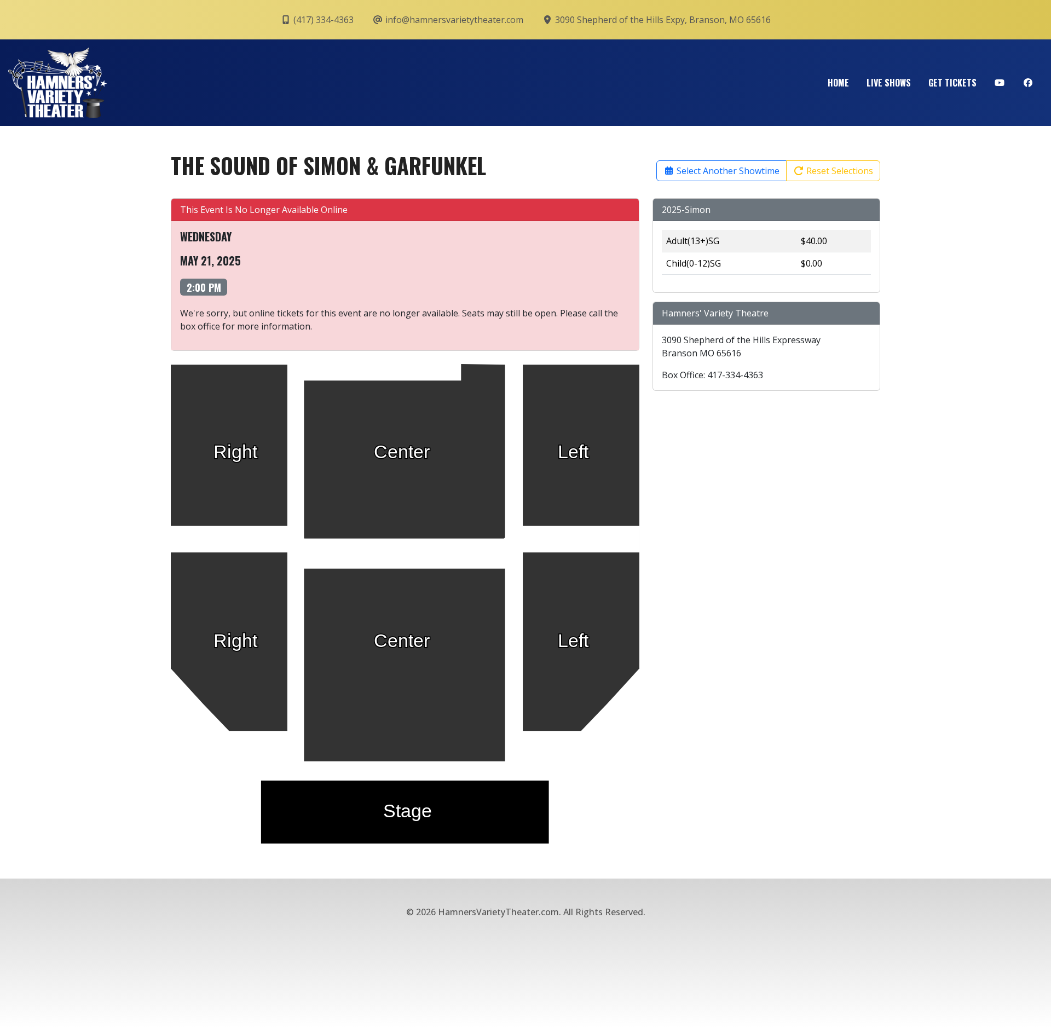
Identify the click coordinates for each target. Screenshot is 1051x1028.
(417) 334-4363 (322, 20)
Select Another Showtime (726, 171)
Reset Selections (838, 171)
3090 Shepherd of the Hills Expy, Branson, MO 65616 (662, 20)
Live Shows (889, 82)
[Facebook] (1028, 82)
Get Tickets (952, 82)
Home (838, 82)
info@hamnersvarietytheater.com (453, 20)
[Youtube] (999, 82)
